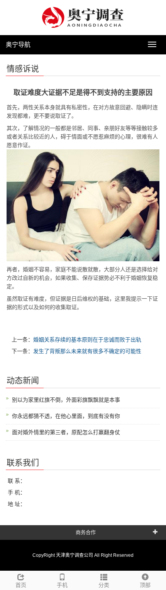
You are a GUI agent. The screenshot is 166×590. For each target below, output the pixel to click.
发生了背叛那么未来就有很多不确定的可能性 (87, 351)
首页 (20, 585)
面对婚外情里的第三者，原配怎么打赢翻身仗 (66, 432)
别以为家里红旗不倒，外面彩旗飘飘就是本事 (66, 400)
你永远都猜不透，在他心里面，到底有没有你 (66, 416)
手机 (62, 585)
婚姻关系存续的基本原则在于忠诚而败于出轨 (87, 339)
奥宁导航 (18, 44)
